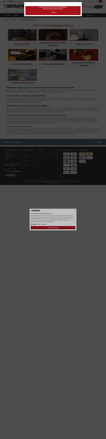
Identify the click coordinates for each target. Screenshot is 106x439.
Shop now (53, 12)
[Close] (80, 4)
